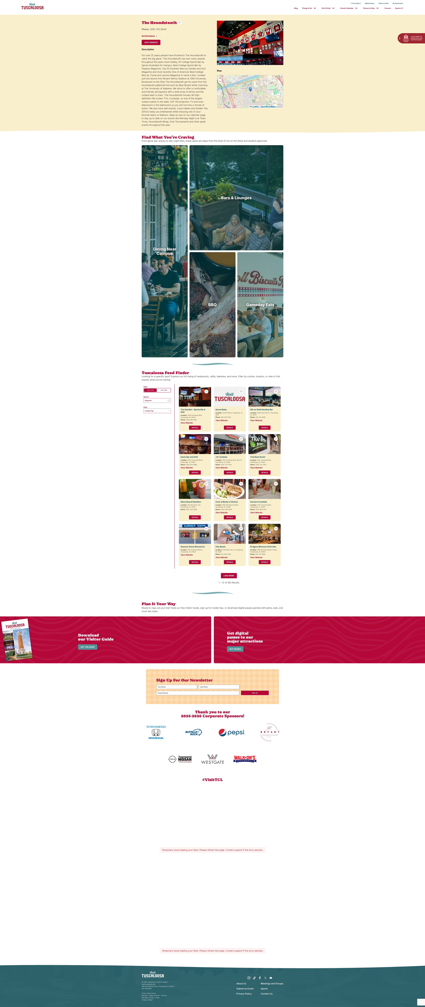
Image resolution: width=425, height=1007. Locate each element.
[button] (250, 89)
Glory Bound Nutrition (191, 502)
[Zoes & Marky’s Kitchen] (230, 489)
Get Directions (148, 36)
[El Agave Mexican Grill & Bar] (264, 534)
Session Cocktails (258, 502)
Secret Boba (221, 409)
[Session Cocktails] (264, 489)
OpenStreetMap (268, 107)
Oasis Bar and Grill (189, 457)
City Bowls (220, 547)
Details (195, 428)
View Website (187, 423)
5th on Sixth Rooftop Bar (261, 409)
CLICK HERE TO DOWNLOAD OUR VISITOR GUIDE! (416, 38)
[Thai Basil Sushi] (264, 444)
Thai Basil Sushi (257, 457)
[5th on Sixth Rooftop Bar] (264, 397)
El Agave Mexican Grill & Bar (263, 547)
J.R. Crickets (221, 457)
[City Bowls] (230, 534)
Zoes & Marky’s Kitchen (226, 502)
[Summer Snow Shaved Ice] (195, 534)
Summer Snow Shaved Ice (193, 547)
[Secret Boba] (230, 397)
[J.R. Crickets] (230, 444)
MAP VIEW (164, 390)
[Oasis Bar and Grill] (195, 444)
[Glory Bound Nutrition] (195, 489)
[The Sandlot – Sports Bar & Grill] (195, 397)
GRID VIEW (150, 390)
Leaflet (255, 107)
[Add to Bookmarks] (180, 22)
